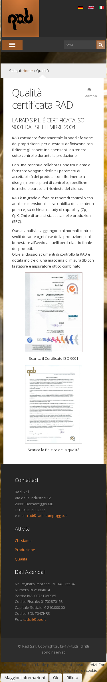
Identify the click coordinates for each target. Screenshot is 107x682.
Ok (55, 677)
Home (28, 70)
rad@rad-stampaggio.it (47, 515)
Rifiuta (72, 677)
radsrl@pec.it (34, 619)
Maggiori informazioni (24, 677)
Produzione (25, 549)
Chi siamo (23, 540)
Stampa (89, 95)
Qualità (21, 559)
